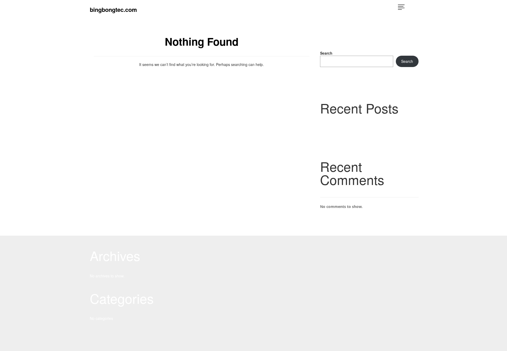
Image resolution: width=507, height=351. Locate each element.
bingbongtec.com (113, 9)
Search (326, 53)
